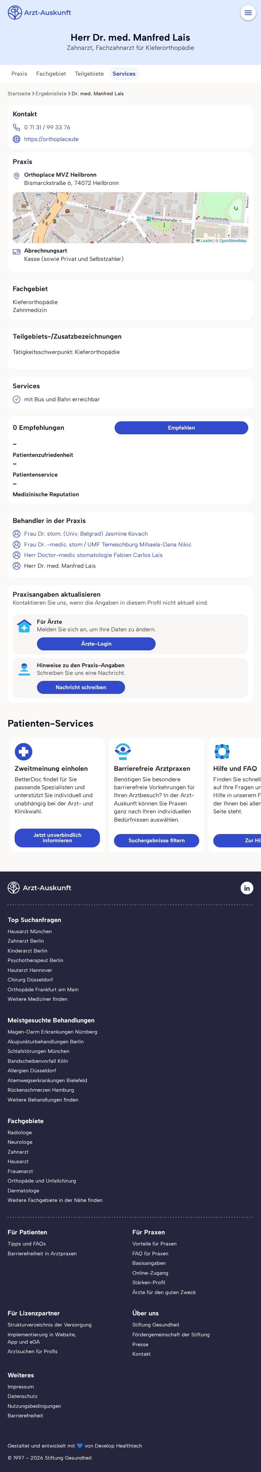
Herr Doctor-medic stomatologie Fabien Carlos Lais (93, 555)
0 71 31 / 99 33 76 (47, 127)
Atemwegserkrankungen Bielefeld (47, 1080)
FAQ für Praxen (150, 1254)
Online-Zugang (150, 1273)
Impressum (21, 1387)
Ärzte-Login (96, 644)
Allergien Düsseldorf (32, 1071)
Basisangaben (149, 1263)
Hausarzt (18, 1161)
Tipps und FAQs (27, 1244)
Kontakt (141, 1354)
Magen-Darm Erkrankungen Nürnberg (52, 1032)
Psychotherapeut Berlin (35, 960)
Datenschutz (23, 1396)
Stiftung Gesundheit (156, 1325)
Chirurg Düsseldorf (30, 980)
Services (124, 73)
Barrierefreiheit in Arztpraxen (42, 1254)
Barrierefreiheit (25, 1416)
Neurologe (20, 1142)
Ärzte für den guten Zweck (164, 1292)
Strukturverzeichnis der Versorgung (50, 1325)
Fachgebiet (51, 73)
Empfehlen (181, 427)
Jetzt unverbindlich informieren (57, 838)
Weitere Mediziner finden (37, 999)
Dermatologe (23, 1191)
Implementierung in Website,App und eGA (42, 1338)
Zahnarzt (18, 1152)
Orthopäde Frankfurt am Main (43, 990)
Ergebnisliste (51, 94)
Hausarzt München (30, 931)
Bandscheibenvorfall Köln (38, 1061)
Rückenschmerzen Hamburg (41, 1090)
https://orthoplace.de (51, 139)
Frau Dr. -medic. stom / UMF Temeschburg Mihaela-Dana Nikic (108, 544)
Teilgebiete (89, 73)
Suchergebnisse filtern (157, 840)
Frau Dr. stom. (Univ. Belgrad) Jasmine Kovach (86, 533)
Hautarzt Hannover (30, 970)
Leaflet (206, 240)
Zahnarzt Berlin (26, 941)
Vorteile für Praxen (154, 1244)
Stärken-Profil (148, 1282)
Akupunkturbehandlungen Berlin (46, 1042)
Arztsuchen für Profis (33, 1351)
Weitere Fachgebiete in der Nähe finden (55, 1200)
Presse (140, 1344)
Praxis (19, 73)
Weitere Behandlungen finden (43, 1100)
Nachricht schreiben (81, 687)
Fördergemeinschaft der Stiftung (171, 1335)
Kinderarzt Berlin (27, 951)
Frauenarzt (20, 1171)
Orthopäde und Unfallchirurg (42, 1181)
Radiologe (20, 1132)
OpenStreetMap (233, 240)
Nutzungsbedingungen (34, 1406)
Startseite (19, 94)
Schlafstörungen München (38, 1051)
